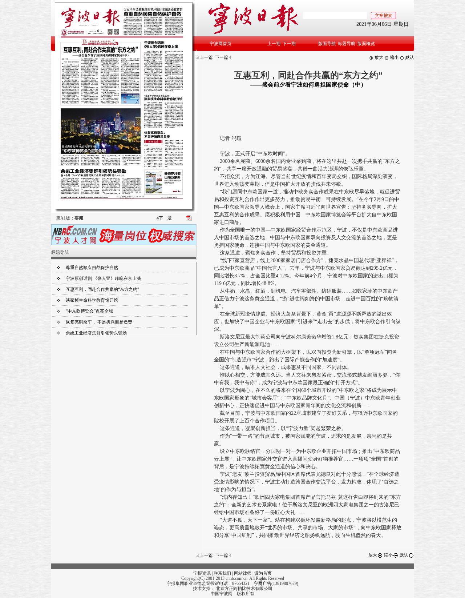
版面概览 (366, 43)
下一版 (164, 218)
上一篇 (205, 57)
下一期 (289, 43)
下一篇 (223, 57)
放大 (378, 57)
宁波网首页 (220, 43)
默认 (409, 57)
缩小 (394, 57)
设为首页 (263, 573)
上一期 (273, 43)
